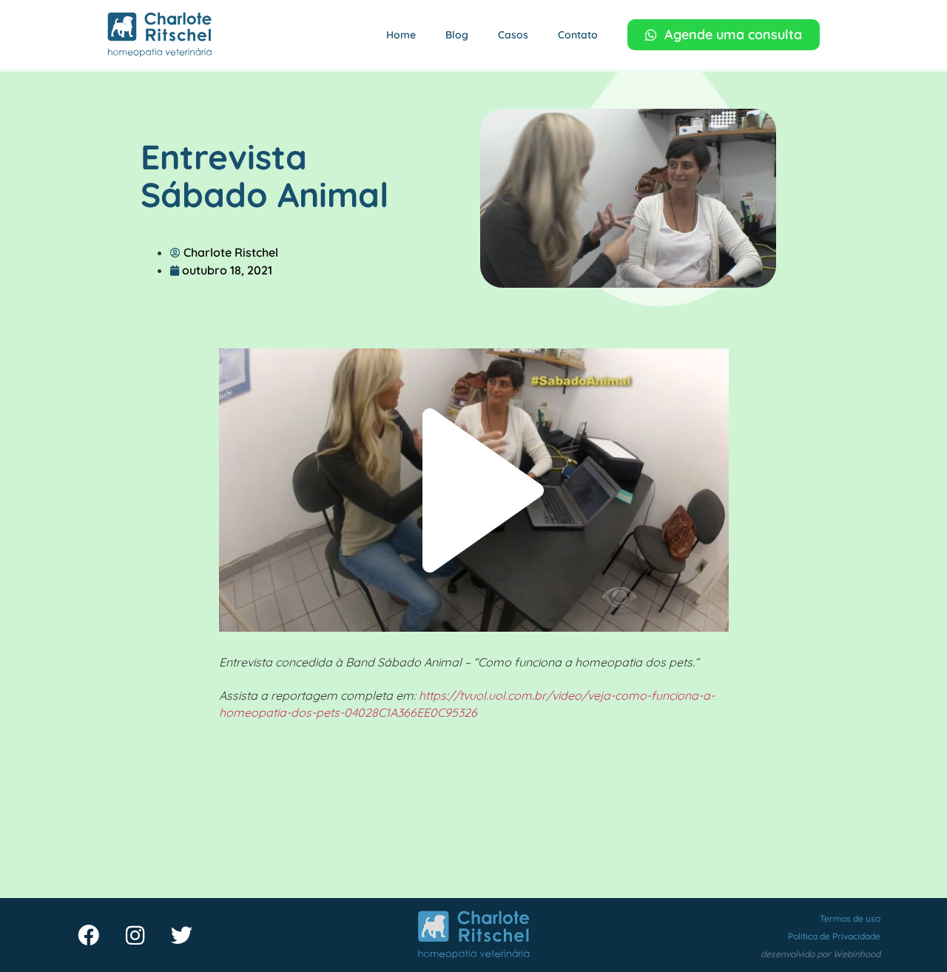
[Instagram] (134, 935)
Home (401, 34)
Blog (456, 34)
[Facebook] (88, 935)
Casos (513, 34)
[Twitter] (181, 935)
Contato (578, 34)
